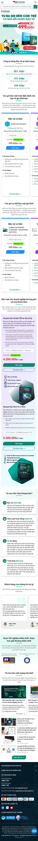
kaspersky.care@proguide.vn (25, 791)
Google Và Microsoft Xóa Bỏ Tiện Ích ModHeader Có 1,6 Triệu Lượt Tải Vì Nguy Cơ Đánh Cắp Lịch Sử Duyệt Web (26, 748)
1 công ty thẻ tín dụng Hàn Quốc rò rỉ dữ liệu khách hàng (26, 739)
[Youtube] (7, 807)
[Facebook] (2, 807)
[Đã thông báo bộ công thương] (8, 818)
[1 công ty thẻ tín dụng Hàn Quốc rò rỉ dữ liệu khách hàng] (8, 740)
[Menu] (2, 2)
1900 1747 (5, 781)
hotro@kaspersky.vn (21, 788)
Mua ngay (15, 148)
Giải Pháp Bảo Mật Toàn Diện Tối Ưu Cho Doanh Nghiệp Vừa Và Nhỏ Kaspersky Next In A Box (13, 701)
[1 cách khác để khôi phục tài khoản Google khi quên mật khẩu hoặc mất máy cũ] (8, 731)
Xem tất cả (18, 757)
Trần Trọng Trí (19, 837)
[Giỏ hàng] (35, 2)
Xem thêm (19, 714)
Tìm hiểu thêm (14, 194)
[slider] (19, 32)
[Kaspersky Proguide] (19, 2)
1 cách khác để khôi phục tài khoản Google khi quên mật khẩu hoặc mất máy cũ (27, 730)
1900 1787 (5, 785)
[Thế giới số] (23, 818)
